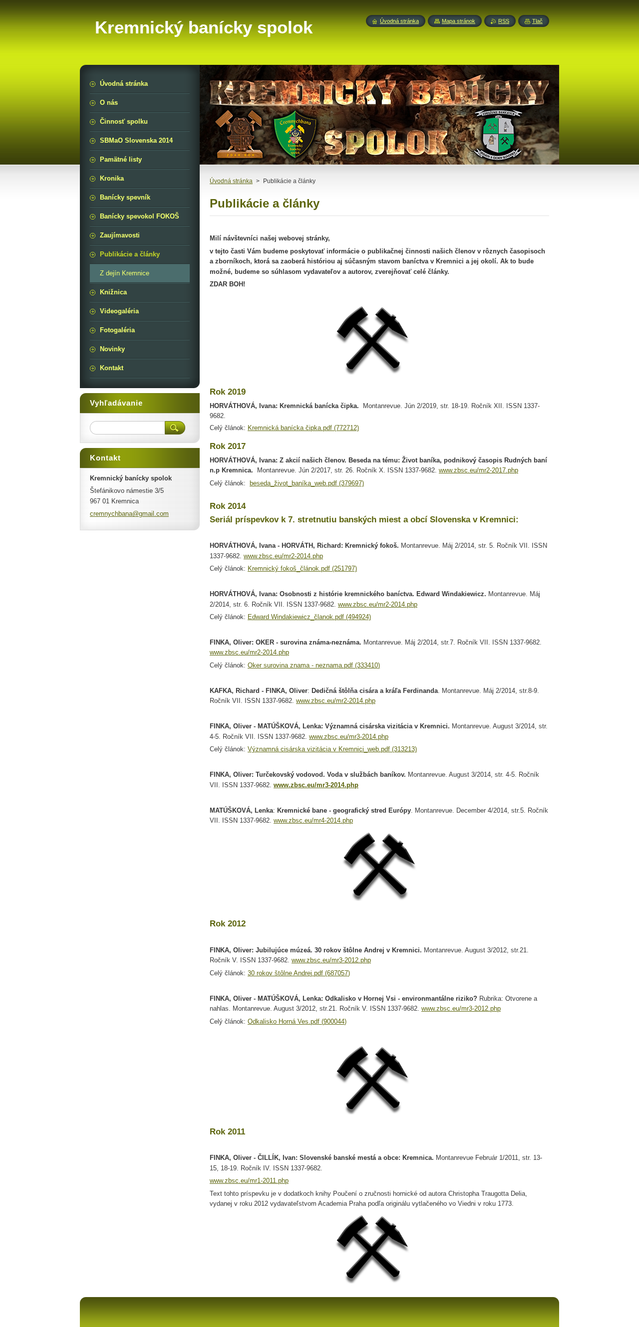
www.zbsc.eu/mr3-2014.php (348, 736)
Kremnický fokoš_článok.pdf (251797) (302, 568)
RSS (503, 21)
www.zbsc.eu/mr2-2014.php (283, 556)
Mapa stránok (458, 21)
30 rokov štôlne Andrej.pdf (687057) (299, 973)
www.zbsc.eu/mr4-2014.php (313, 820)
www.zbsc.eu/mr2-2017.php (478, 470)
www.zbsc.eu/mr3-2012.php (331, 960)
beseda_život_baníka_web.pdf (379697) (307, 483)
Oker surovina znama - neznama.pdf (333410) (314, 665)
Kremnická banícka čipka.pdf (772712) (303, 428)
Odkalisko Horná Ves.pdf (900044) (297, 1021)
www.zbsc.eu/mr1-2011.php (249, 1180)
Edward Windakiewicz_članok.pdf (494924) (309, 617)
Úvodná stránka (231, 181)
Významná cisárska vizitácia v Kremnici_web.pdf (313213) (332, 749)
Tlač (537, 21)
